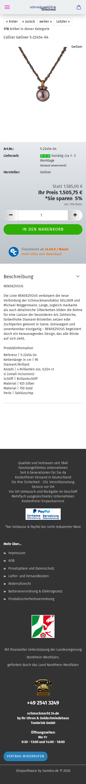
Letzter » (63, 22)
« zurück (28, 22)
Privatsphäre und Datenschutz (31, 568)
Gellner (76, 47)
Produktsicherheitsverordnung (31, 599)
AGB (11, 561)
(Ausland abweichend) (53, 165)
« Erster (12, 22)
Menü (7, 7)
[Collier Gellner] (43, 80)
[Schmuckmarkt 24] (42, 7)
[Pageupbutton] (73, 777)
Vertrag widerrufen (25, 756)
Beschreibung (18, 276)
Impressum (16, 553)
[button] (11, 215)
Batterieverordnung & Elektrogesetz (35, 591)
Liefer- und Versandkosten (28, 576)
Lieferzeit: (11, 156)
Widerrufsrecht (19, 584)
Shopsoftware (26, 771)
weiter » (45, 22)
